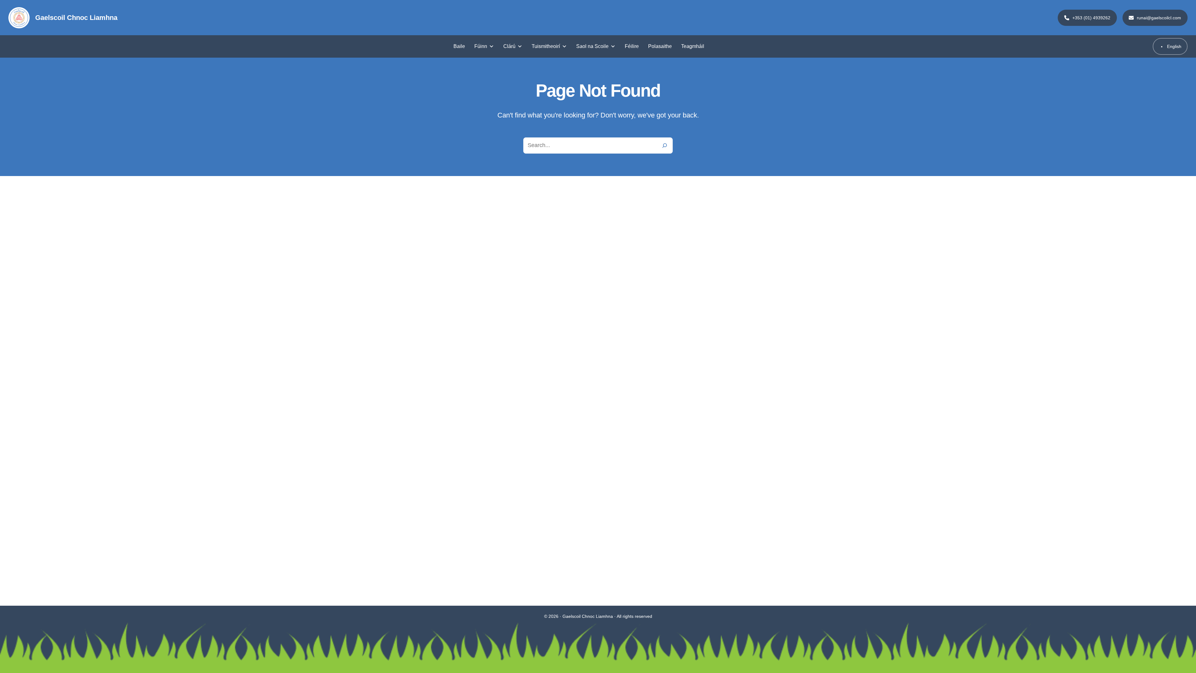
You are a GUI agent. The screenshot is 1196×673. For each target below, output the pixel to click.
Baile (459, 46)
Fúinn (480, 46)
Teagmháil (692, 46)
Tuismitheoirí (546, 46)
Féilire (632, 46)
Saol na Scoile (592, 46)
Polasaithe (660, 46)
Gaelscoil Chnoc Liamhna (76, 17)
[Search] (664, 145)
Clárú (509, 46)
